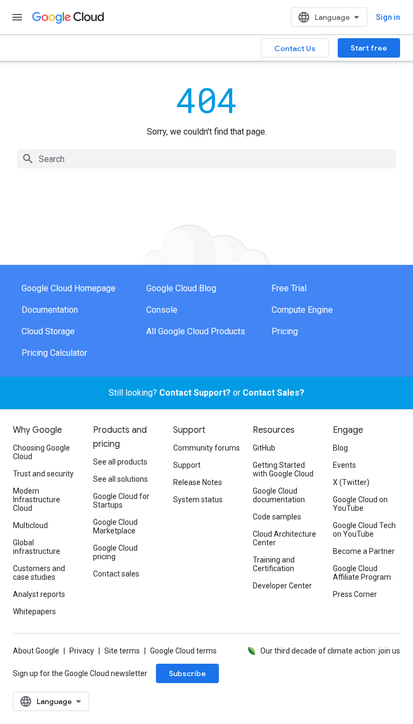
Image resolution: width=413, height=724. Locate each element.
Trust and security (43, 473)
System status (198, 499)
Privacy (81, 650)
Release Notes (197, 482)
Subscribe (187, 673)
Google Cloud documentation (279, 495)
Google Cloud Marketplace (115, 526)
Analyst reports (39, 594)
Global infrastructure (36, 547)
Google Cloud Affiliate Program (362, 572)
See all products (120, 462)
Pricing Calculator (54, 353)
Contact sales (116, 574)
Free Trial (289, 288)
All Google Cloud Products (195, 331)
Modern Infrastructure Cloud (36, 499)
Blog (340, 448)
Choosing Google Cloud (41, 452)
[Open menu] (17, 17)
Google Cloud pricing (115, 552)
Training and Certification (274, 564)
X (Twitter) (351, 482)
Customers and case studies (39, 572)
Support (187, 465)
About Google (36, 650)
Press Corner (355, 594)
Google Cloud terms (183, 650)
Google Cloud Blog (181, 288)
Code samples (277, 516)
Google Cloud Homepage (69, 288)
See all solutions (120, 479)
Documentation (50, 310)
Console (161, 310)
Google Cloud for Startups (121, 500)
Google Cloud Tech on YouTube (364, 529)
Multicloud (30, 525)
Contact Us (295, 48)
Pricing (285, 331)
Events (344, 465)
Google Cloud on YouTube (360, 503)
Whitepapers (34, 611)
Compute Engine (302, 310)
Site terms (122, 650)
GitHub (264, 448)
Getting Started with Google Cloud (283, 469)
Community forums (206, 448)
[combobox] (206, 158)
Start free (369, 48)
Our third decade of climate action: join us (330, 650)
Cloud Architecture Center (284, 538)
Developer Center (282, 585)
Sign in (388, 17)
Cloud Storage (48, 331)
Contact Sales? (273, 393)
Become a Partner (364, 551)
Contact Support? (195, 393)
